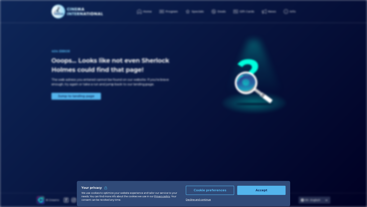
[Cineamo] (40, 200)
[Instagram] (73, 200)
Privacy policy (162, 196)
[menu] (290, 11)
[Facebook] (66, 200)
